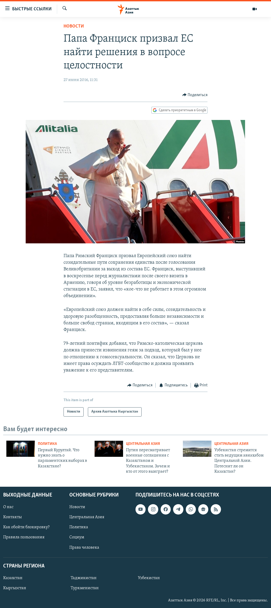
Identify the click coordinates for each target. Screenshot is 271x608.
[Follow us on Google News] (203, 509)
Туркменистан (85, 588)
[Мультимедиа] (255, 9)
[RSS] (216, 509)
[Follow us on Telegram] (178, 509)
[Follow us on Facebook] (166, 509)
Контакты (12, 517)
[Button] (195, 95)
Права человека (84, 547)
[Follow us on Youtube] (141, 509)
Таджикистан (84, 578)
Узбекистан (149, 578)
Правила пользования (23, 537)
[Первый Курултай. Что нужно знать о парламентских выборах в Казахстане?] (20, 449)
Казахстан (12, 578)
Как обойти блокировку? (26, 527)
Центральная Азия (143, 444)
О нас (8, 507)
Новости (74, 26)
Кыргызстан (14, 588)
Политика (47, 444)
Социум (76, 537)
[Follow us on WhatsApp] (191, 509)
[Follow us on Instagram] (153, 509)
